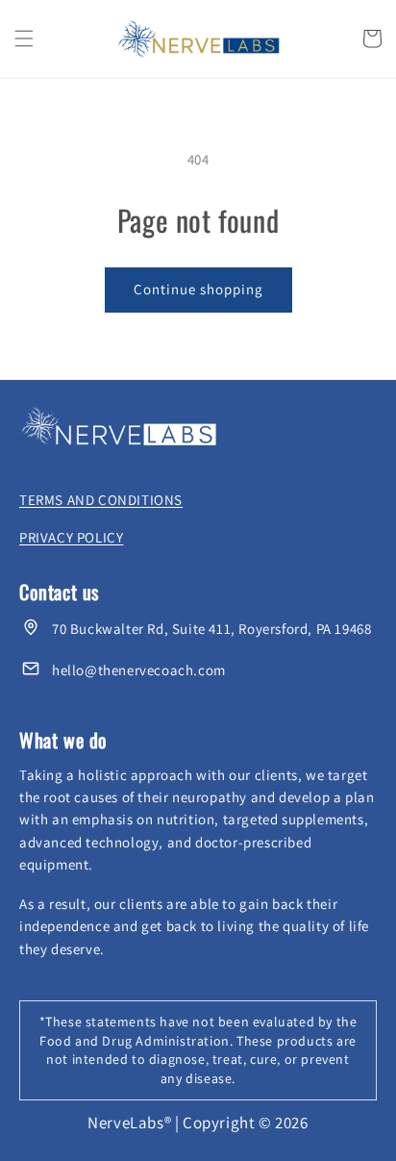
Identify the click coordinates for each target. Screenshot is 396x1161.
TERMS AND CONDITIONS (101, 500)
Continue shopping (198, 289)
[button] (24, 38)
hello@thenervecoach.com (139, 670)
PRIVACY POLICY (71, 537)
